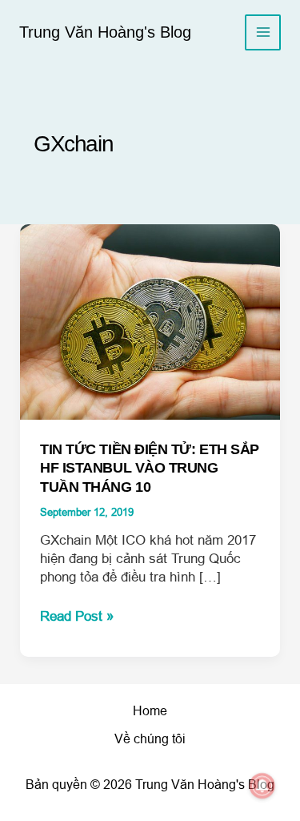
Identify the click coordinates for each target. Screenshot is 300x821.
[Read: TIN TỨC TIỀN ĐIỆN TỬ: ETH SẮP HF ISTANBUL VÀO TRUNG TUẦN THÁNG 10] (150, 321)
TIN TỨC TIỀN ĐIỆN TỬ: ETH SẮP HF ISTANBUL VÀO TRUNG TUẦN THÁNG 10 (149, 468)
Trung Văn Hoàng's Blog (105, 32)
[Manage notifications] (262, 786)
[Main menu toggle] (263, 32)
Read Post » (77, 617)
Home (150, 711)
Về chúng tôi (150, 739)
